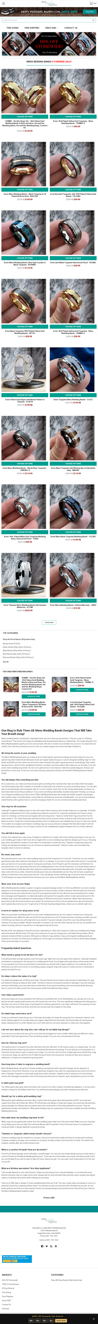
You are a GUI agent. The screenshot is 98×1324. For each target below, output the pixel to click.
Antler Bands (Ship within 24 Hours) (17, 647)
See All (6, 662)
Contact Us (55, 28)
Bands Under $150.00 (11, 644)
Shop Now (90, 12)
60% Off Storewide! (10, 1280)
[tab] (49, 62)
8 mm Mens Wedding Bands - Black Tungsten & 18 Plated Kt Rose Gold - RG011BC (25, 195)
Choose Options (25, 117)
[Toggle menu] (3, 3)
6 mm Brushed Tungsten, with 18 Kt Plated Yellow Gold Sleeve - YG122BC (73, 195)
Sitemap (5, 1309)
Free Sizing (6, 1292)
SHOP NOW (61, 1320)
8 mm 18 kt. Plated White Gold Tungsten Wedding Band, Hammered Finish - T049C (25, 538)
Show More (49, 622)
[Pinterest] (56, 1246)
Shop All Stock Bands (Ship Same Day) (19, 639)
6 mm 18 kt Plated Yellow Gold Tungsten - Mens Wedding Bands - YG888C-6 (73, 332)
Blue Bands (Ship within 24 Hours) (16, 654)
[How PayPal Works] (17, 1259)
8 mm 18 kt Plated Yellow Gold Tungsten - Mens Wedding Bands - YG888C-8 (73, 122)
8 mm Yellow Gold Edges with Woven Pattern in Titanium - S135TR (25, 401)
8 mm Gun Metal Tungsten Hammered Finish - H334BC (73, 263)
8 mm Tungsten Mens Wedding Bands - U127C (73, 400)
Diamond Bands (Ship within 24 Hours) (18, 657)
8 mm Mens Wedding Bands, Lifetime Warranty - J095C (73, 605)
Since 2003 (35, 28)
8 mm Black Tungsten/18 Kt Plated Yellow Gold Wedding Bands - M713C (25, 332)
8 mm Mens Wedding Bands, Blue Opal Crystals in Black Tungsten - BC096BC (25, 264)
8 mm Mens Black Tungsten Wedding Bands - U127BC (73, 537)
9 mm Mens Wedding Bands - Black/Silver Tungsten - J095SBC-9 (24, 469)
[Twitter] (47, 1246)
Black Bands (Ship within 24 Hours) (17, 650)
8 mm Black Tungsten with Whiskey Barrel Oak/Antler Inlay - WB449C (73, 469)
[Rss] (51, 1246)
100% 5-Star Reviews (10, 1284)
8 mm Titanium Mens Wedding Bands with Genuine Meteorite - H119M (25, 606)
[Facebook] (42, 1246)
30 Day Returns (8, 1288)
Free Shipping (16, 28)
